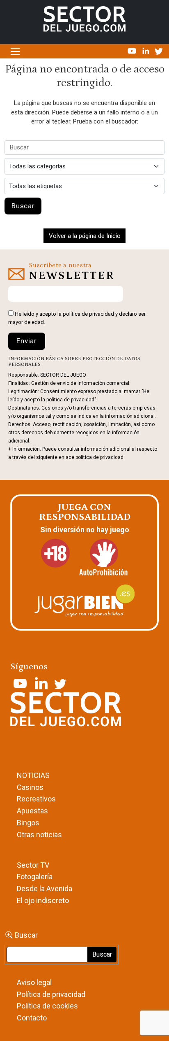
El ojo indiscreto (43, 900)
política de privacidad (88, 314)
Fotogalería (35, 876)
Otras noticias (39, 834)
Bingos (28, 822)
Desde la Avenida (44, 888)
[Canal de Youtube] (133, 50)
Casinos (30, 787)
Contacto (32, 1017)
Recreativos (36, 798)
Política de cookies (47, 1005)
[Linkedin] (146, 50)
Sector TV (33, 865)
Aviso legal (34, 982)
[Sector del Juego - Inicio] (84, 18)
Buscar (26, 935)
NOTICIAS (33, 775)
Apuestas (32, 810)
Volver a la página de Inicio (85, 236)
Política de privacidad (51, 994)
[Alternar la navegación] (15, 51)
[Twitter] (159, 50)
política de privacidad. (100, 457)
